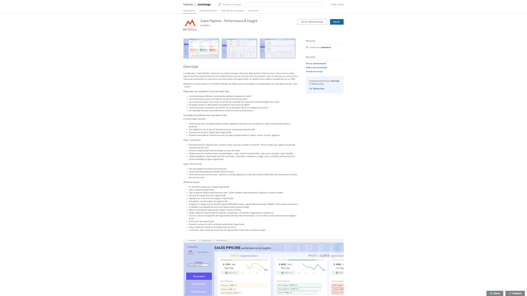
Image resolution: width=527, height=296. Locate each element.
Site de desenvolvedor (316, 63)
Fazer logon (337, 5)
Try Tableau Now (316, 89)
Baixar (336, 22)
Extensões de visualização (232, 11)
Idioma (497, 293)
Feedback (516, 293)
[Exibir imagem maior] (201, 48)
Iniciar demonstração (312, 22)
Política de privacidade (316, 67)
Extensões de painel (208, 11)
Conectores (253, 11)
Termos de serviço (314, 71)
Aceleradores (189, 11)
